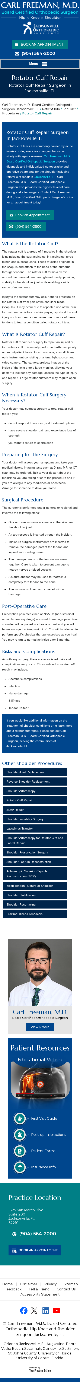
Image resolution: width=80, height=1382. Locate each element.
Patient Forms (43, 1151)
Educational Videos (40, 1059)
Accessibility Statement (40, 1294)
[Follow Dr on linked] (45, 1310)
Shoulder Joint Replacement (25, 772)
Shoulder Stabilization (21, 895)
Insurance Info (43, 1167)
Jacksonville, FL (44, 176)
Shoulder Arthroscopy (20, 791)
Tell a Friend (39, 1289)
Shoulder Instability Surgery (25, 819)
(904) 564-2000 (38, 53)
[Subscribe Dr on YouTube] (56, 1310)
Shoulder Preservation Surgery (27, 852)
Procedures (10, 113)
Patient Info (51, 109)
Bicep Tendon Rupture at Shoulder (29, 885)
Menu (33, 64)
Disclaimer (28, 1284)
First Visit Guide (44, 1118)
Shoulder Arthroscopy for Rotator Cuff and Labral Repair (34, 840)
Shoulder (69, 109)
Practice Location (35, 1197)
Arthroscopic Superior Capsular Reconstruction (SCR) (27, 873)
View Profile (40, 1027)
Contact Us (66, 1289)
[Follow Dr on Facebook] (24, 1310)
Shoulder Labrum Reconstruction (28, 861)
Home (7, 1284)
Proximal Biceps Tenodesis (24, 914)
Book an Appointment (42, 44)
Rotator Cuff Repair (19, 800)
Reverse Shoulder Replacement (27, 781)
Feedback (13, 1289)
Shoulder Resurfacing (21, 904)
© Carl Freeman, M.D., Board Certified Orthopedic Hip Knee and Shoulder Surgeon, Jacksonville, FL (40, 1329)
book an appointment (38, 1250)
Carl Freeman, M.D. (40, 1014)
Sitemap (71, 1284)
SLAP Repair (15, 809)
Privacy (50, 1284)
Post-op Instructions (48, 1135)
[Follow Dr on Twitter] (34, 1310)
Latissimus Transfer (19, 828)
